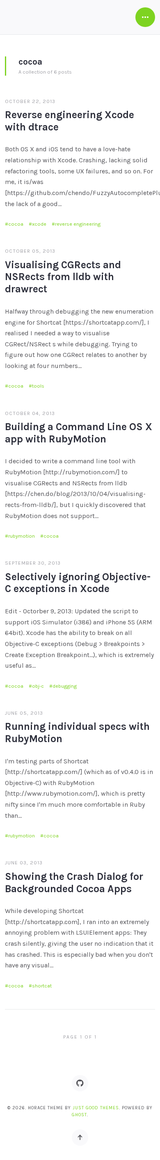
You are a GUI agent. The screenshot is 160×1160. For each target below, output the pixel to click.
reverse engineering (78, 224)
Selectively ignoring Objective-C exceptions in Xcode (78, 583)
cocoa (15, 224)
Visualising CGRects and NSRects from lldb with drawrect (63, 277)
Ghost (79, 1114)
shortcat (42, 986)
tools (38, 386)
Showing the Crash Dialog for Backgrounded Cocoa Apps (74, 883)
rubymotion (21, 536)
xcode (39, 224)
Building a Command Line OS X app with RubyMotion (78, 433)
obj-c (38, 686)
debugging (65, 686)
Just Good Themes (96, 1108)
